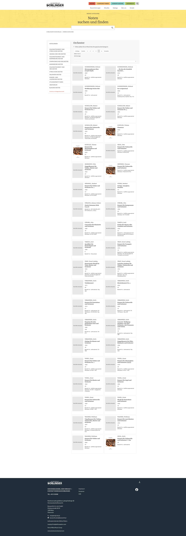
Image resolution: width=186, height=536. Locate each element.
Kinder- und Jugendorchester (55, 78)
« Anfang (77, 51)
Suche (137, 3)
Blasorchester (54, 87)
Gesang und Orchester (57, 54)
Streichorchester (55, 72)
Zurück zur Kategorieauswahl (56, 91)
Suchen (112, 28)
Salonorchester (55, 74)
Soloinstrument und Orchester (57, 68)
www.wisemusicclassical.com (56, 531)
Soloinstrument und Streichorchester (57, 50)
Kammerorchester (56, 64)
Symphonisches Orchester (58, 61)
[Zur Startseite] (55, 5)
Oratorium (53, 85)
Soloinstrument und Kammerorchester (57, 57)
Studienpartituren (56, 82)
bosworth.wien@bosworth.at (58, 518)
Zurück (83, 51)
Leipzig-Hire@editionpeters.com (57, 524)
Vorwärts (106, 51)
